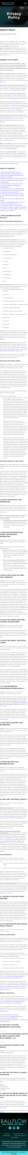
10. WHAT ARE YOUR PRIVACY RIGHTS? (9, 192)
